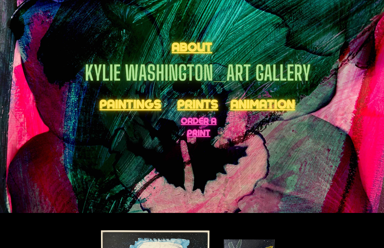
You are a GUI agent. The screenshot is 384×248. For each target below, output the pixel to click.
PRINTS (198, 104)
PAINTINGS (130, 104)
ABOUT (192, 47)
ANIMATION (262, 104)
